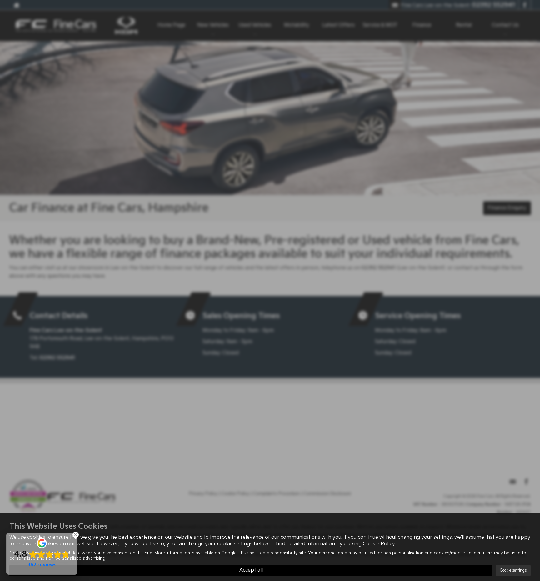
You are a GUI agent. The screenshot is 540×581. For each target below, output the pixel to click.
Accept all (251, 570)
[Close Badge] (75, 535)
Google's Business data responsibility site (263, 553)
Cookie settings (513, 570)
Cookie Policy (379, 544)
